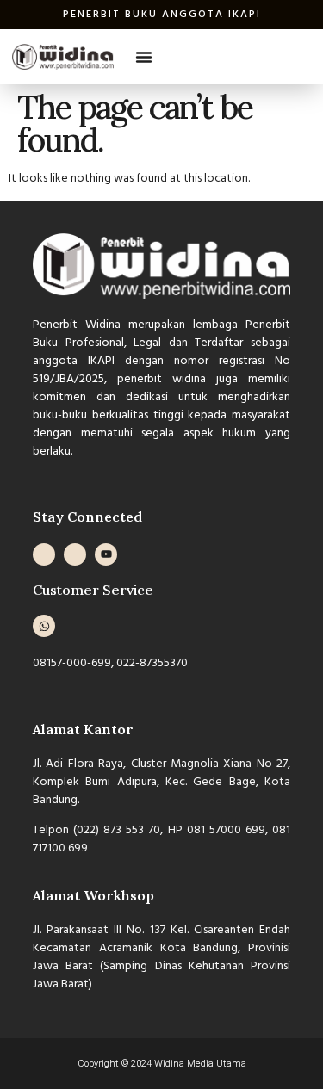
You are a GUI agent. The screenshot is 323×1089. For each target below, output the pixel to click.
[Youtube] (106, 554)
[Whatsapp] (44, 626)
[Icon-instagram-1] (44, 554)
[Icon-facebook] (75, 554)
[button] (144, 57)
